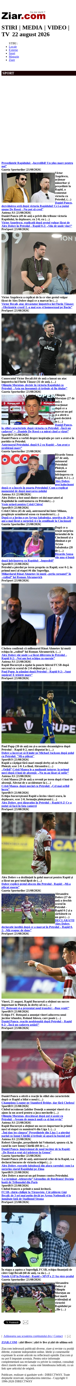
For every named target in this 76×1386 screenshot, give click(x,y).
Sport (12, 53)
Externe (13, 50)
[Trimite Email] (25, 1323)
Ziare (12, 59)
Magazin (14, 56)
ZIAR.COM (9, 1342)
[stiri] (24, 18)
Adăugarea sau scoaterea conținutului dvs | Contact (33, 1336)
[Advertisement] (38, 122)
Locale (13, 46)
